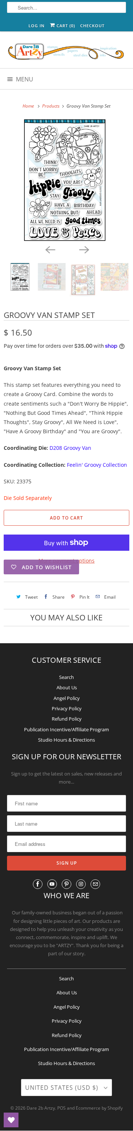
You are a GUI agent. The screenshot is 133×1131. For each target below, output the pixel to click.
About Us (67, 687)
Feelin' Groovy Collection (97, 464)
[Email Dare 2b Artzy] (95, 884)
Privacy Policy (67, 708)
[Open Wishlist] (11, 1120)
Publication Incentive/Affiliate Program (66, 729)
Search (66, 677)
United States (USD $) (62, 1087)
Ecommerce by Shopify (99, 1108)
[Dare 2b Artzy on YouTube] (52, 884)
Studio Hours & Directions (66, 739)
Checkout (92, 25)
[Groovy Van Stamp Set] (66, 180)
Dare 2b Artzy (41, 1108)
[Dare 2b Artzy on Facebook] (37, 884)
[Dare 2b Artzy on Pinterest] (66, 884)
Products (51, 106)
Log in (36, 25)
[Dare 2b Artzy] (66, 52)
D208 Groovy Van (70, 447)
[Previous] (49, 249)
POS (61, 1108)
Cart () (65, 25)
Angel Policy (67, 698)
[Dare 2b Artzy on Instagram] (81, 884)
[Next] (83, 249)
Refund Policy (67, 718)
